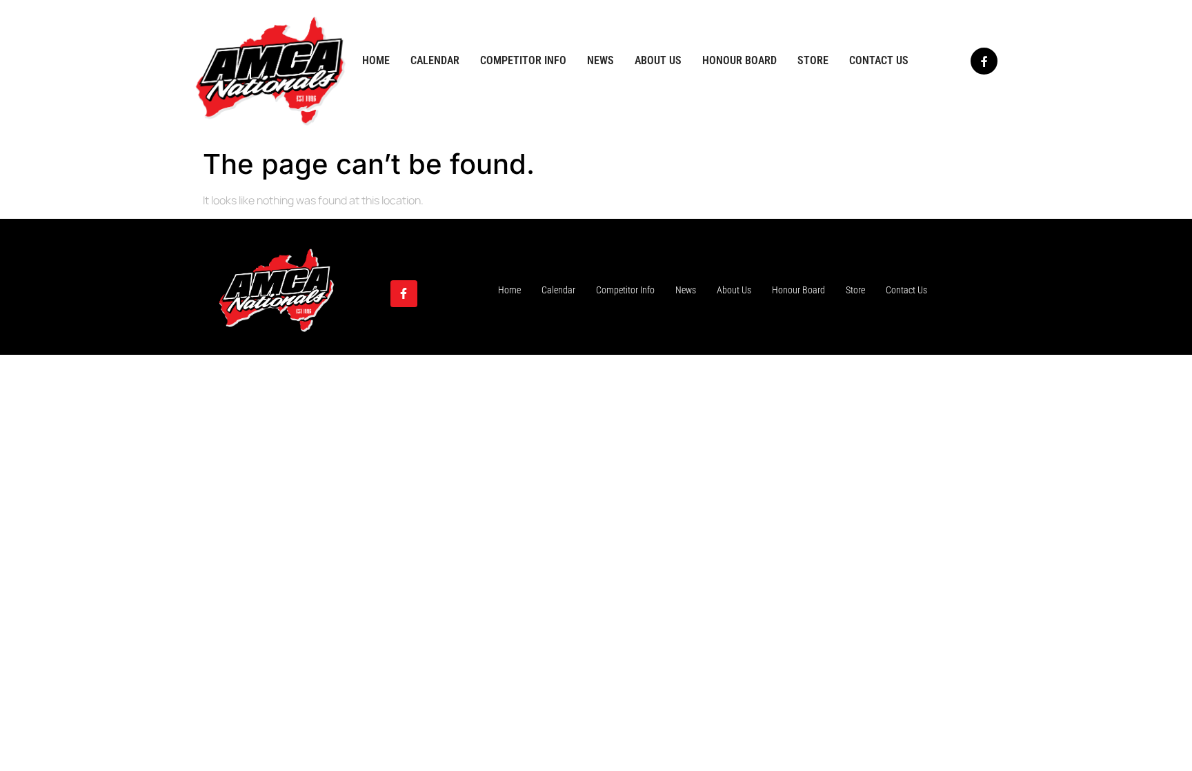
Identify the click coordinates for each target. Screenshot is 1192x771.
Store (812, 60)
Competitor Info (523, 60)
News (600, 60)
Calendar (434, 60)
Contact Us (878, 60)
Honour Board (739, 60)
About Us (658, 60)
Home (376, 60)
